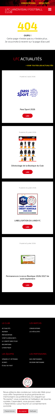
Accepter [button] (23, 411)
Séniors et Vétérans (10, 359)
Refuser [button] (33, 411)
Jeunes (4, 362)
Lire (27, 116)
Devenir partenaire (36, 362)
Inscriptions (6, 344)
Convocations (28, 3)
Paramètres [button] (9, 411)
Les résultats (34, 331)
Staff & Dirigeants (9, 338)
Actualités (6, 328)
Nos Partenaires (35, 359)
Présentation (7, 335)
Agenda (5, 331)
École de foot (7, 365)
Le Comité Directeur (10, 341)
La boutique (6, 347)
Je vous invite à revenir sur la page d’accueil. (27, 42)
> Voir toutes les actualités (39, 65)
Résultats (44, 3)
